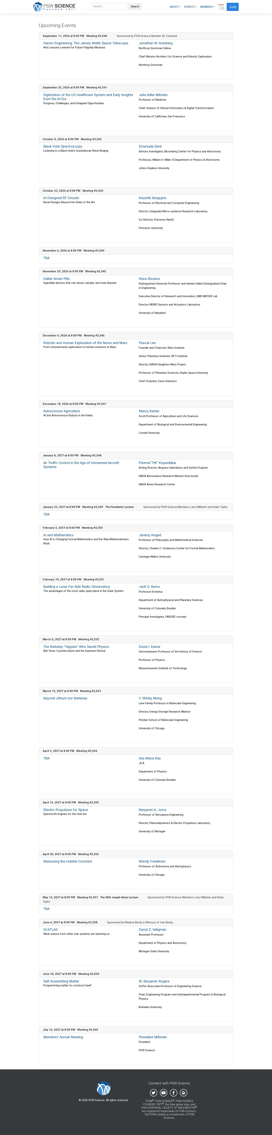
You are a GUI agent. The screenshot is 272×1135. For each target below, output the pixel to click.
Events (189, 7)
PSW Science (96, 1100)
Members (206, 7)
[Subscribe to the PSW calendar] (220, 7)
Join (232, 7)
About (174, 7)
